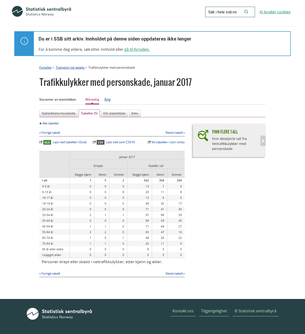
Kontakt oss (183, 310)
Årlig (107, 99)
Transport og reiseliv (70, 67)
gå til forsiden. (137, 49)
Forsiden (45, 67)
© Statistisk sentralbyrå (255, 310)
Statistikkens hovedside (58, 113)
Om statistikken (114, 113)
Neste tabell (174, 132)
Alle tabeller (50, 123)
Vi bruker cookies (275, 12)
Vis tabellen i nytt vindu (168, 142)
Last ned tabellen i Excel (69, 142)
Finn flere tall (225, 132)
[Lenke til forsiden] (41, 12)
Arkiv (134, 113)
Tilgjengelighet (214, 310)
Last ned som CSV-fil (120, 142)
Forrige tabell (50, 132)
